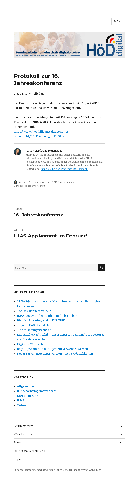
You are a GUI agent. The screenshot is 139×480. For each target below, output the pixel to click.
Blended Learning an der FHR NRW (41, 320)
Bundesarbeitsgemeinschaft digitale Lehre (38, 469)
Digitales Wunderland (32, 344)
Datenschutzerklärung (29, 450)
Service (19, 442)
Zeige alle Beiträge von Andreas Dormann (64, 169)
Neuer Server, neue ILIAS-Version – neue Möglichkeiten (55, 353)
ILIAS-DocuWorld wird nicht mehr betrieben (47, 315)
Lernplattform (23, 426)
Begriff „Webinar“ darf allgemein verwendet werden (52, 349)
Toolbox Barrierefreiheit (34, 311)
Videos (21, 405)
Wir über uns (23, 434)
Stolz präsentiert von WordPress (83, 469)
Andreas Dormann (29, 182)
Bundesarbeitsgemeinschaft (29, 185)
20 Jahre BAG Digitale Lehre (36, 325)
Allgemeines (67, 182)
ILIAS (20, 400)
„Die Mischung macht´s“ (34, 330)
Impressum (21, 459)
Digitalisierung (27, 395)
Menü (118, 21)
